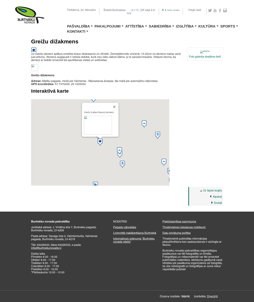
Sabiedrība (160, 25)
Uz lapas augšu (212, 190)
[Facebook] (220, 10)
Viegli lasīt (194, 10)
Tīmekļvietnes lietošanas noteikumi (184, 227)
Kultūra (206, 25)
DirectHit (212, 296)
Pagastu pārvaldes (124, 227)
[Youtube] (215, 10)
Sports (227, 25)
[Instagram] (225, 10)
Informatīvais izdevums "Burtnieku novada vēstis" (134, 240)
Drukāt (218, 203)
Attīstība (134, 25)
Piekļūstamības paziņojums (179, 221)
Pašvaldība (78, 25)
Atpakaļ (217, 196)
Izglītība (185, 25)
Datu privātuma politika (176, 233)
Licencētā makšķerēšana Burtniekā (134, 233)
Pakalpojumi (108, 25)
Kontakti (76, 30)
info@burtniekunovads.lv (46, 248)
